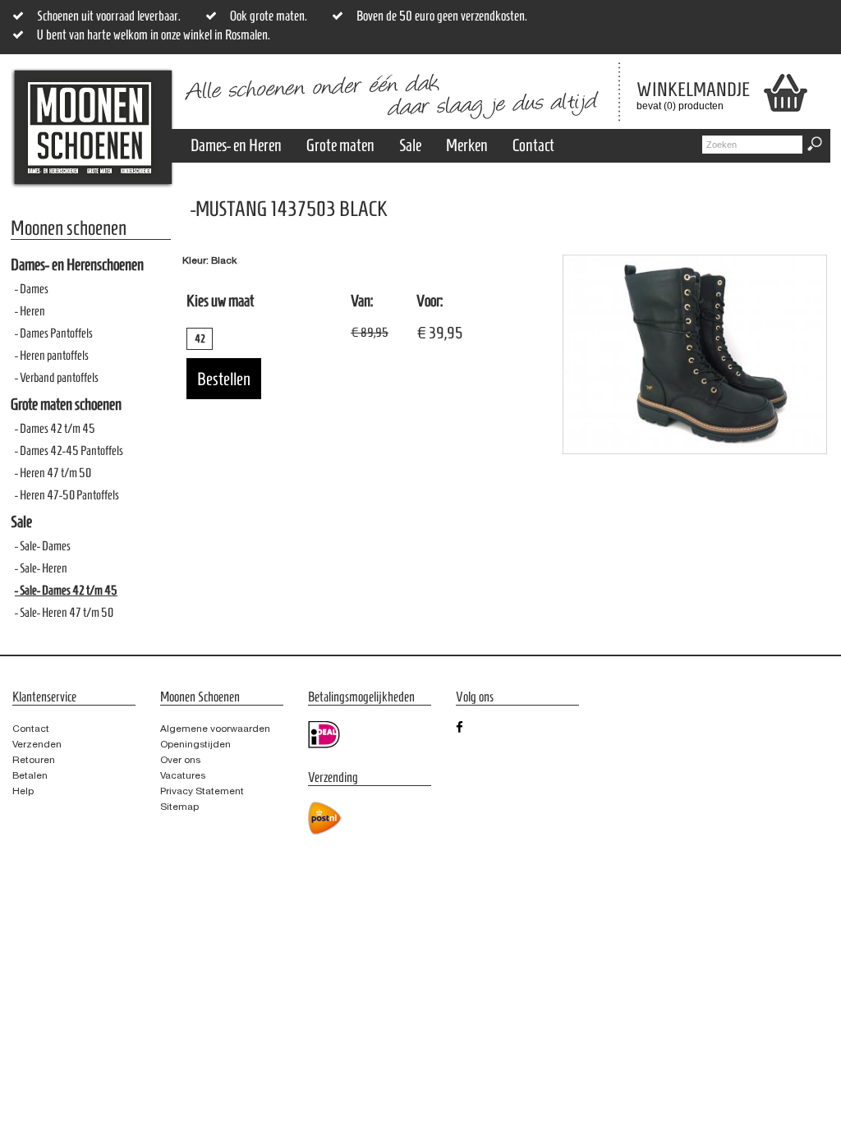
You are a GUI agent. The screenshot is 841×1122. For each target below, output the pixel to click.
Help (23, 791)
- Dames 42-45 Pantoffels (69, 451)
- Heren (30, 311)
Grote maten (340, 145)
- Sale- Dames (43, 546)
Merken (467, 145)
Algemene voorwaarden (215, 728)
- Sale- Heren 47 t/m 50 (64, 612)
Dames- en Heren (236, 145)
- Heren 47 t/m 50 (53, 473)
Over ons (180, 760)
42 (200, 339)
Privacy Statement (202, 791)
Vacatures (182, 775)
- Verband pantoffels (57, 377)
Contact (533, 145)
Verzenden (37, 744)
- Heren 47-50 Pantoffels (67, 495)
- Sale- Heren (41, 568)
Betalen (30, 775)
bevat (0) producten (680, 95)
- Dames (31, 289)
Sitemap (179, 806)
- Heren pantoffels (52, 355)
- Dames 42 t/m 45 (55, 428)
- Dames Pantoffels (54, 333)
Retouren (33, 760)
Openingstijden (195, 744)
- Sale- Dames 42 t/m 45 (66, 590)
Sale (410, 145)
